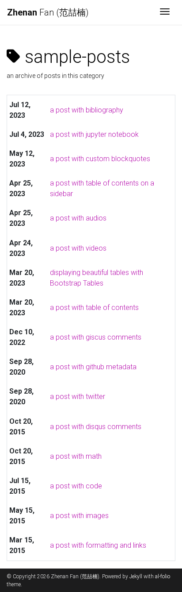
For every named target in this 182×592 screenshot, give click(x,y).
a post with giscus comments (95, 337)
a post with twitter (77, 396)
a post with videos (78, 248)
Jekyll (135, 576)
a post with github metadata (93, 367)
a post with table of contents (94, 307)
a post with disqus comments (95, 426)
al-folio (162, 576)
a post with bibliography (86, 110)
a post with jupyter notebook (94, 134)
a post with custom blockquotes (100, 159)
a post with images (79, 515)
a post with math (76, 456)
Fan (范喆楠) (48, 12)
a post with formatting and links (98, 545)
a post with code (76, 486)
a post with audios (78, 218)
